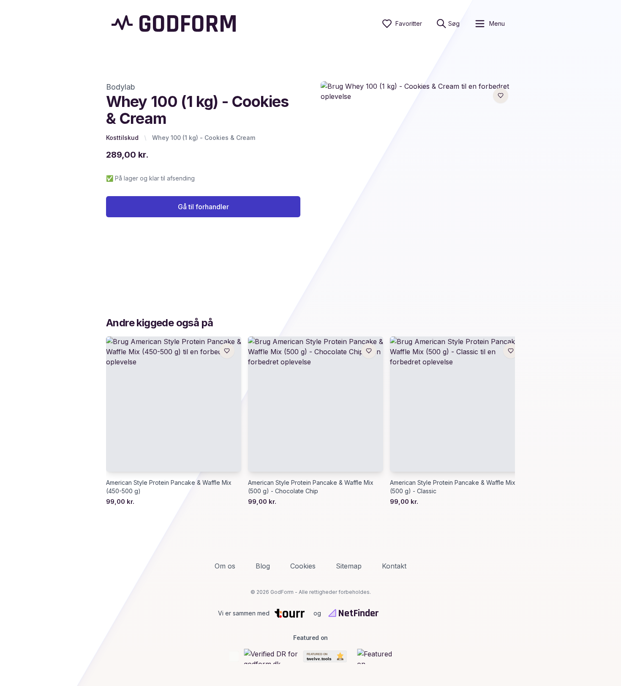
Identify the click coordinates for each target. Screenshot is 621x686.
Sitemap (349, 566)
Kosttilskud (122, 137)
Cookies (303, 566)
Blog (263, 566)
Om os (225, 566)
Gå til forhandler (203, 206)
